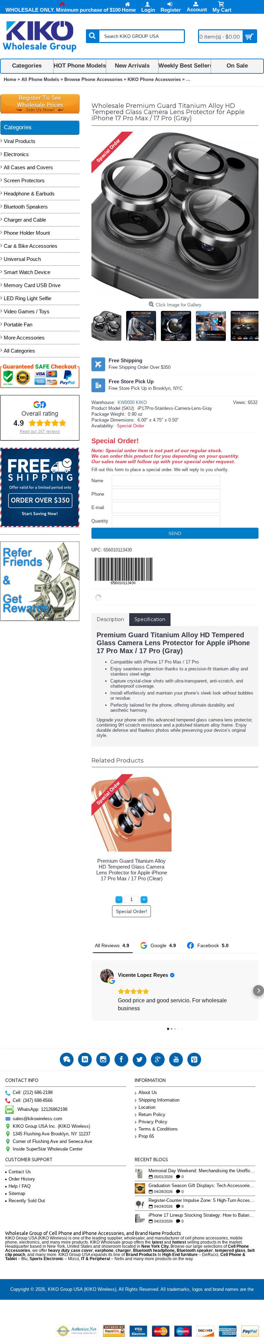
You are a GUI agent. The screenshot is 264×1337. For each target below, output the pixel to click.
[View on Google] (107, 976)
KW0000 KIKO (132, 402)
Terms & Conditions (158, 1129)
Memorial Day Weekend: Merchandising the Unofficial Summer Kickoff (202, 1170)
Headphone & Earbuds (29, 193)
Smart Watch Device (27, 272)
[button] (91, 990)
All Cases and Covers (28, 167)
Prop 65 (146, 1136)
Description (110, 619)
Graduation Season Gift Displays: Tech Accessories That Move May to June (202, 1185)
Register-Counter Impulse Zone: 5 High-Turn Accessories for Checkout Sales (202, 1200)
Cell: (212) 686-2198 (33, 1092)
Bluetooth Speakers (26, 207)
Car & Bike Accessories (30, 246)
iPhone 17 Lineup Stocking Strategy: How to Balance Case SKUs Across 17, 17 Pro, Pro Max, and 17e (202, 1215)
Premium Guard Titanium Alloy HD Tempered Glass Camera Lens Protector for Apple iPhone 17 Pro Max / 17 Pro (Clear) (131, 869)
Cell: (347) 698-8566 (33, 1100)
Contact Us (20, 1171)
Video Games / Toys (27, 311)
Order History (22, 1179)
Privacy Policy (153, 1121)
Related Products (117, 760)
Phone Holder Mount (27, 233)
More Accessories (24, 338)
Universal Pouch (22, 259)
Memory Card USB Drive (32, 285)
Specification (149, 619)
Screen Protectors (24, 180)
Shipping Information (159, 1100)
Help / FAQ (20, 1186)
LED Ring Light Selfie (27, 298)
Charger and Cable (25, 220)
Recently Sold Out (27, 1200)
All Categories (19, 351)
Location (147, 1107)
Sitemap (17, 1193)
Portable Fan (18, 324)
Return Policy (152, 1114)
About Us (148, 1092)
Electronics (16, 154)
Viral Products (19, 141)
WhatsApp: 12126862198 (42, 1109)
